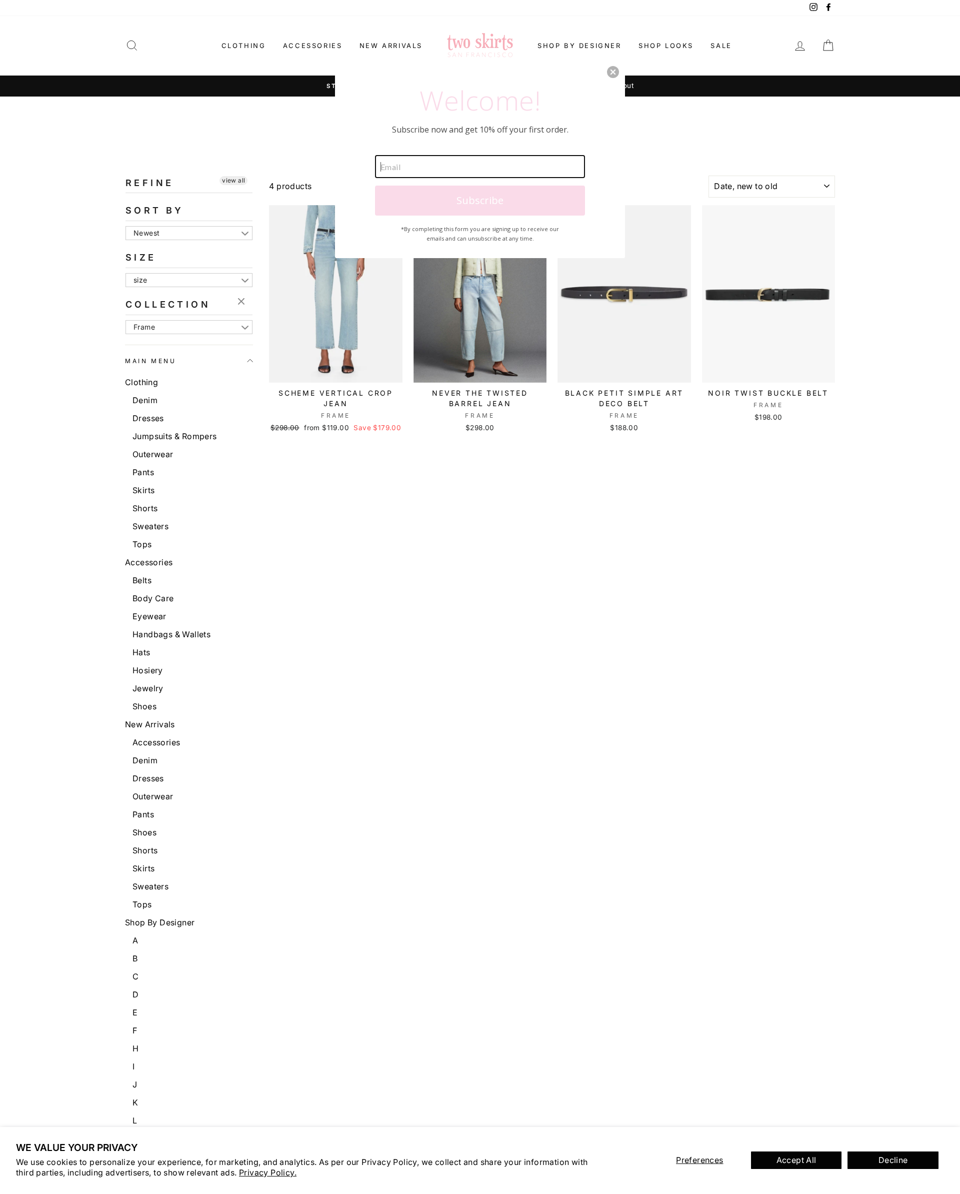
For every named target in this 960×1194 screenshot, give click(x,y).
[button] (613, 72)
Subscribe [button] (480, 200)
